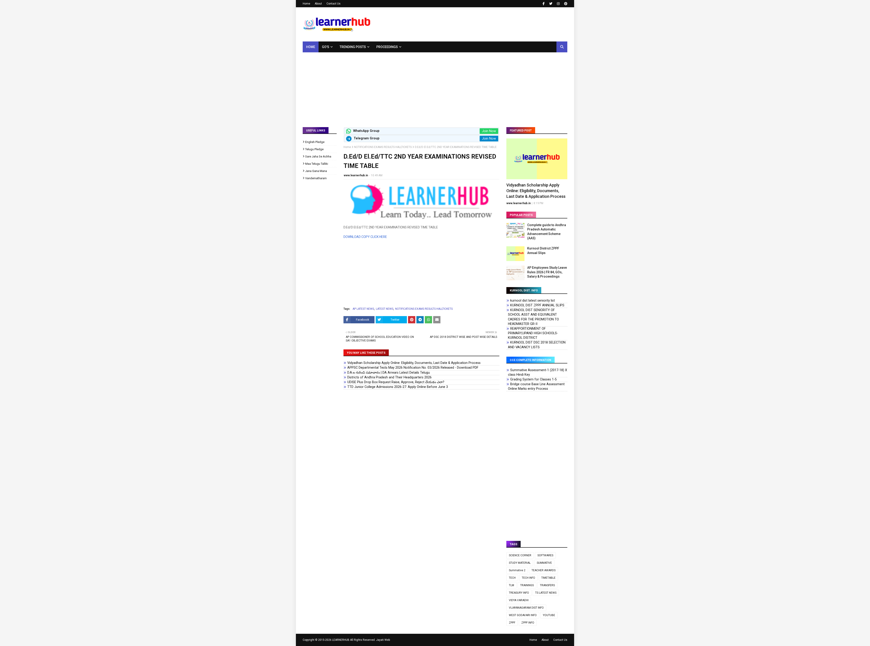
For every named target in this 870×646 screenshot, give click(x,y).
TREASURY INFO (519, 592)
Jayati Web (383, 639)
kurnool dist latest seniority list (532, 300)
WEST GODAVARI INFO (523, 615)
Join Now (489, 131)
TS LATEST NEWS (545, 592)
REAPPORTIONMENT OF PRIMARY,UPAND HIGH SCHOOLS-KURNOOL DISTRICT (533, 333)
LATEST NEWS (384, 308)
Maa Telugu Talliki (316, 163)
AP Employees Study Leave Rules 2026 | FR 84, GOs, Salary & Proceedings (547, 272)
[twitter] (550, 3)
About (318, 3)
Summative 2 (517, 570)
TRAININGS (527, 585)
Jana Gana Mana (316, 171)
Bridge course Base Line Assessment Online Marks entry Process (536, 386)
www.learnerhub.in (356, 175)
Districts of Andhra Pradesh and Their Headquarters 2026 (389, 377)
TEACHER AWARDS (544, 570)
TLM (511, 585)
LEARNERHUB (340, 639)
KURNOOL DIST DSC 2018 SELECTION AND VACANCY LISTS (537, 345)
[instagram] (558, 3)
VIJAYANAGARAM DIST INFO (526, 607)
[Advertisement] (435, 86)
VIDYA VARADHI (519, 600)
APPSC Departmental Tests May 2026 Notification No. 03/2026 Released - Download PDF (412, 368)
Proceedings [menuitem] (387, 47)
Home (306, 3)
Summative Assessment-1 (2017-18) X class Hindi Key (537, 372)
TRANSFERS (547, 585)
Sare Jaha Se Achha (318, 156)
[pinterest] (565, 3)
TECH (512, 577)
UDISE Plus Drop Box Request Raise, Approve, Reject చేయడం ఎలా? (395, 382)
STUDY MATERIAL (520, 562)
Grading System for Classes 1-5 (533, 379)
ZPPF (512, 622)
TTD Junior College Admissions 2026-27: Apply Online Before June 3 (397, 387)
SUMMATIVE (544, 562)
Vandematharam (316, 178)
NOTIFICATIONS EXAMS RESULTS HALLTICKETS (383, 147)
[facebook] (543, 3)
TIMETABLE (548, 577)
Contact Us (333, 3)
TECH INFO (528, 577)
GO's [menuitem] (325, 47)
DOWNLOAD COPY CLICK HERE (365, 237)
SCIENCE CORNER (520, 555)
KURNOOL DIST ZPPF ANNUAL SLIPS (537, 305)
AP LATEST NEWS (363, 308)
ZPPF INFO (527, 622)
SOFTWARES (545, 555)
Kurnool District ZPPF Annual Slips (543, 251)
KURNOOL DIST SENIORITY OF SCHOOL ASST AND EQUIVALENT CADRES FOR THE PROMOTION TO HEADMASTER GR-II (533, 317)
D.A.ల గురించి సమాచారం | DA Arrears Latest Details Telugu (388, 373)
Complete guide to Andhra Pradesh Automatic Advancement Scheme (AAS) (546, 231)
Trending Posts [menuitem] (353, 47)
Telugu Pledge (314, 149)
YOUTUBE (549, 615)
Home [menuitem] (310, 47)
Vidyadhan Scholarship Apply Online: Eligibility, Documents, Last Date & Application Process (414, 363)
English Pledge (314, 142)
